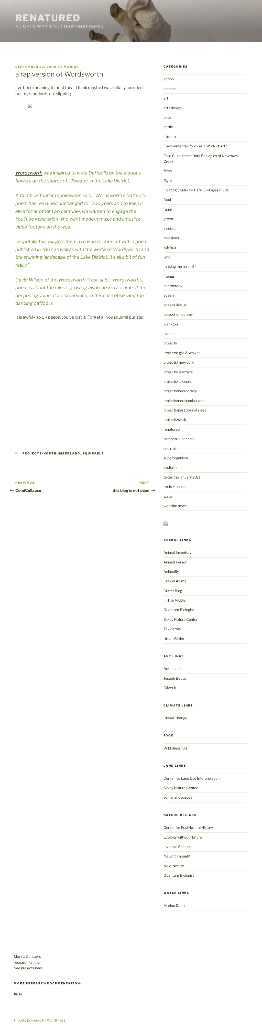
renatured (171, 429)
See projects (28, 968)
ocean (168, 295)
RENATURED (48, 18)
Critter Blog (172, 591)
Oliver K (170, 688)
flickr (18, 994)
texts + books (174, 486)
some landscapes (177, 797)
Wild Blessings (175, 748)
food (167, 199)
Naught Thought (176, 856)
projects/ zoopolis (177, 381)
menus (169, 276)
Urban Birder (173, 638)
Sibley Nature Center (180, 619)
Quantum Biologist (178, 609)
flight (167, 180)
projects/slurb (174, 419)
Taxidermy (172, 629)
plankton (170, 324)
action (168, 79)
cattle (168, 127)
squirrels (93, 453)
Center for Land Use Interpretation (191, 778)
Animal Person (175, 562)
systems (170, 467)
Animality (171, 571)
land (166, 257)
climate (169, 136)
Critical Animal (175, 581)
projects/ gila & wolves (181, 353)
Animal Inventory (177, 552)
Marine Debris (174, 905)
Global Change (175, 718)
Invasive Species (177, 846)
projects (170, 343)
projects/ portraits (178, 372)
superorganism (175, 458)
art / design (172, 108)
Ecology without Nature (182, 837)
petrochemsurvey (178, 314)
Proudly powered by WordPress (39, 1020)
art (165, 98)
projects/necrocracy (180, 391)
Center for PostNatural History (188, 827)
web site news (175, 506)
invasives (171, 238)
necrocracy (172, 286)
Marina (71, 67)
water (168, 496)
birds (167, 117)
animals (169, 88)
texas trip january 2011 (182, 477)
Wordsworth (28, 173)
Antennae (171, 668)
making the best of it (180, 266)
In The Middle (174, 600)
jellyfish (169, 247)
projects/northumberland (51, 453)
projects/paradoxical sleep (184, 410)
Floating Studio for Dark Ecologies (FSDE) (197, 190)
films (167, 171)
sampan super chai (178, 439)
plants (168, 333)
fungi (167, 209)
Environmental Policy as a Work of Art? (195, 146)
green (168, 218)
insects (169, 228)
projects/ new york (178, 362)
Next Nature (173, 866)
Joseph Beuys (174, 678)
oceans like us (175, 305)
